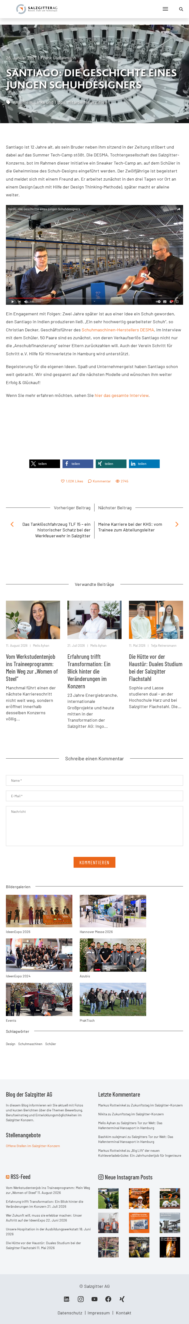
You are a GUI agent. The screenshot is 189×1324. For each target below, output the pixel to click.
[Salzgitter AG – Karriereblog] (36, 8)
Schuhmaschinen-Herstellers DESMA (118, 329)
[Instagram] (81, 1301)
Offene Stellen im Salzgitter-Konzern (33, 1146)
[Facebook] (108, 1301)
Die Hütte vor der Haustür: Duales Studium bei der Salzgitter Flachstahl (155, 667)
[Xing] (122, 1301)
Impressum (99, 1312)
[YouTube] (94, 1301)
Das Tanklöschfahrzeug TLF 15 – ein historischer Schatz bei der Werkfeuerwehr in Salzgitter (56, 529)
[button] (44, 463)
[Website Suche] (181, 9)
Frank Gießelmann (58, 57)
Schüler (50, 1044)
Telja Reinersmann (163, 645)
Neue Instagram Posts (128, 1177)
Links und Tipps (49, 102)
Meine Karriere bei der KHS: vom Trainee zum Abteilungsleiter (130, 526)
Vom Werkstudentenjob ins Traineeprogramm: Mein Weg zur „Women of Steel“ (32, 667)
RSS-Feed (21, 1176)
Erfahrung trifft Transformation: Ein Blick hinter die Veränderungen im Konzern (88, 671)
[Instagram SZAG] (108, 1198)
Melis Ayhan (41, 645)
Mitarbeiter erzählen (87, 102)
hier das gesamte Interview (121, 395)
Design (10, 1044)
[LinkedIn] (67, 1301)
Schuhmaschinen (30, 1044)
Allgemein (22, 102)
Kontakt (123, 1312)
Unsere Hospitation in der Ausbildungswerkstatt (42, 1229)
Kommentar (102, 481)
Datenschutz (70, 1312)
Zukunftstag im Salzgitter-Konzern (157, 1105)
